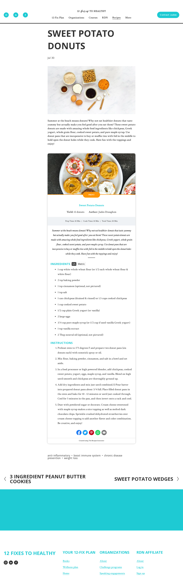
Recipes (116, 17)
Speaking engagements (112, 573)
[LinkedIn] (15, 14)
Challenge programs (111, 567)
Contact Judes (168, 14)
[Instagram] (6, 14)
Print (91, 194)
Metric (81, 264)
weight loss (71, 458)
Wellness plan (70, 567)
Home (66, 573)
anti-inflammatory (59, 455)
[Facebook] (25, 14)
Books (66, 561)
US (73, 264)
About (103, 561)
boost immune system (87, 455)
